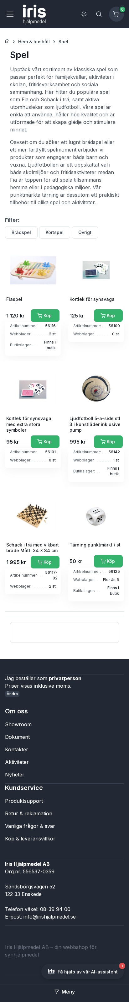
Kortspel (55, 232)
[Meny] (9, 14)
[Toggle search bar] (98, 14)
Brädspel (21, 232)
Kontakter (16, 749)
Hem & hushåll (34, 41)
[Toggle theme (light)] (83, 14)
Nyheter (14, 774)
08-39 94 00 (55, 909)
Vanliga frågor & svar (30, 826)
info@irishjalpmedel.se (49, 917)
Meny (68, 992)
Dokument (17, 737)
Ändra (12, 693)
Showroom (18, 724)
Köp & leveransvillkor (30, 838)
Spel (63, 41)
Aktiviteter (17, 762)
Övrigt (84, 232)
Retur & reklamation (28, 813)
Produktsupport (24, 801)
